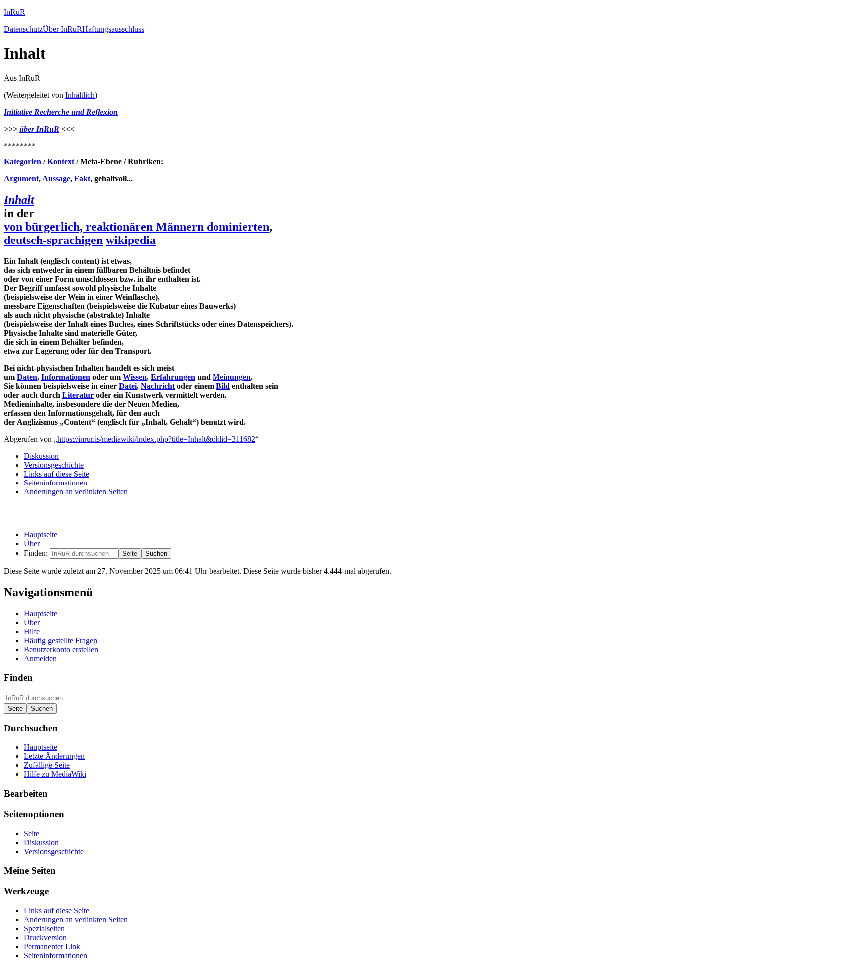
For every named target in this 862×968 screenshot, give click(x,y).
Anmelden (40, 658)
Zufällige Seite (47, 765)
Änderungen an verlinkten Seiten (76, 491)
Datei (128, 386)
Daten (27, 377)
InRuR (14, 12)
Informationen (65, 377)
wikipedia (131, 240)
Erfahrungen (173, 377)
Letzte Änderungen (54, 756)
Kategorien (22, 161)
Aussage (56, 178)
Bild (223, 386)
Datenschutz (23, 29)
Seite (31, 833)
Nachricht (158, 386)
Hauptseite (40, 534)
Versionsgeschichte (54, 465)
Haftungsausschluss (113, 29)
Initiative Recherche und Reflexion (61, 112)
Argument (21, 178)
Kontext (60, 161)
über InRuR (39, 129)
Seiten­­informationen (55, 483)
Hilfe (32, 631)
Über (32, 543)
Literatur (78, 395)
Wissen (135, 377)
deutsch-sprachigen (53, 240)
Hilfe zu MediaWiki (55, 774)
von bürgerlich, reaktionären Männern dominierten (136, 226)
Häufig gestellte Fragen (60, 640)
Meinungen (232, 377)
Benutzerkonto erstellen (61, 649)
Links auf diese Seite (56, 474)
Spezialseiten (44, 928)
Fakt (82, 178)
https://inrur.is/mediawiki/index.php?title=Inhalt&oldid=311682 (156, 439)
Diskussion (41, 456)
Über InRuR (62, 29)
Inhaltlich (80, 95)
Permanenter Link (52, 946)
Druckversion (45, 937)
